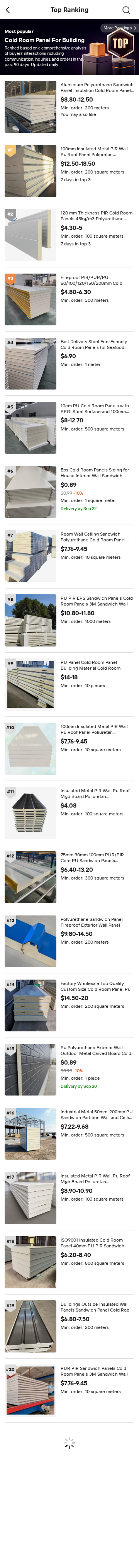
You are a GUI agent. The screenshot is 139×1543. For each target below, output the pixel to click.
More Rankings (117, 28)
